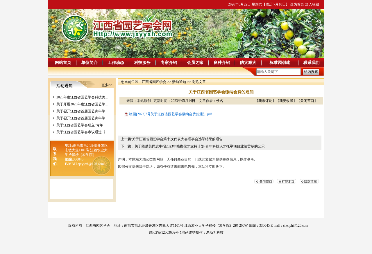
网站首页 (63, 62)
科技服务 (142, 62)
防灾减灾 (248, 62)
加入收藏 (312, 4)
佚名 (219, 101)
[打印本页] (286, 182)
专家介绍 (169, 62)
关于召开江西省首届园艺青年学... (82, 111)
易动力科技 (214, 232)
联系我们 (311, 62)
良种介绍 (222, 62)
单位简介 (89, 62)
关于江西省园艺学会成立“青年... (81, 125)
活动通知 (179, 82)
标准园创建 (280, 62)
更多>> (106, 85)
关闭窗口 (307, 101)
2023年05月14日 (183, 101)
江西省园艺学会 (154, 82)
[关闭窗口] (263, 182)
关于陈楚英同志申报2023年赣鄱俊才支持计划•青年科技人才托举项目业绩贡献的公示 (200, 146)
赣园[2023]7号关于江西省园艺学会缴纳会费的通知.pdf (170, 114)
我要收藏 (286, 101)
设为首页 (297, 4)
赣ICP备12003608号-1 (165, 232)
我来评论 (265, 101)
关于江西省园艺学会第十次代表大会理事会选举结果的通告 (177, 139)
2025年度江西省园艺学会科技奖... (82, 97)
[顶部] (309, 182)
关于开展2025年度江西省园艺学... (82, 104)
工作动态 (116, 62)
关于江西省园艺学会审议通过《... (82, 132)
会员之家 (195, 62)
